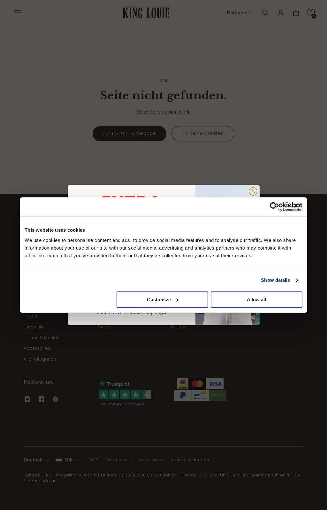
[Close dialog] (253, 191)
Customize (159, 299)
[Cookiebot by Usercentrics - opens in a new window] (274, 207)
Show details (275, 280)
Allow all (256, 299)
